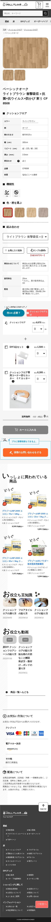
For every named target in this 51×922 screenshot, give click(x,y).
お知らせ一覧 (12, 906)
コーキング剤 (33, 879)
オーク (25, 128)
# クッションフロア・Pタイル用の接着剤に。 (12, 518)
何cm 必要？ (14, 313)
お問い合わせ (33, 896)
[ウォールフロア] (15, 812)
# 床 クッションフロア (10, 523)
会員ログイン (33, 889)
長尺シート (32, 861)
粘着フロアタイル (35, 854)
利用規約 (31, 910)
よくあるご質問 (13, 896)
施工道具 (10, 875)
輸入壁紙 (31, 830)
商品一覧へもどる (19, 692)
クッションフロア (15, 30)
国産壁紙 (10, 830)
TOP (4, 30)
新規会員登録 (12, 889)
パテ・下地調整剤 (14, 879)
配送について (33, 893)
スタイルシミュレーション (16, 835)
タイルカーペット (14, 861)
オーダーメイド (41, 21)
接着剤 (31, 875)
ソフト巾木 (11, 865)
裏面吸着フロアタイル (15, 857)
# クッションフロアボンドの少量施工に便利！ (38, 568)
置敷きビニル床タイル (15, 854)
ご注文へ (42, 904)
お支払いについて (14, 893)
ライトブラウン (28, 121)
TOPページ (11, 840)
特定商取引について (15, 910)
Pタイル (31, 857)
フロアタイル (33, 850)
